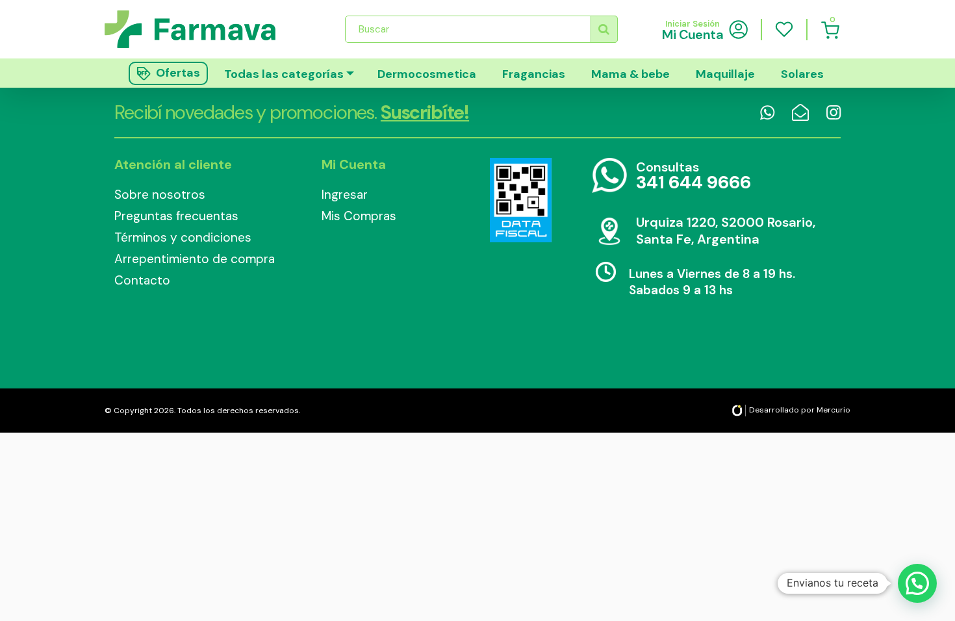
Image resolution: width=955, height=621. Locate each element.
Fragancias (533, 74)
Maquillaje (725, 74)
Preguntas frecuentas (176, 216)
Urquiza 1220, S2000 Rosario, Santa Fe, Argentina (725, 230)
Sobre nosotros (159, 194)
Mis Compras (359, 216)
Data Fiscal (520, 200)
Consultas (693, 176)
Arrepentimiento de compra (194, 259)
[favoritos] (784, 29)
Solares (802, 74)
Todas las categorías (284, 74)
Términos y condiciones (182, 237)
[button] (917, 583)
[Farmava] (199, 28)
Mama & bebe (630, 74)
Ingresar (345, 194)
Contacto (142, 280)
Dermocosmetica (426, 74)
